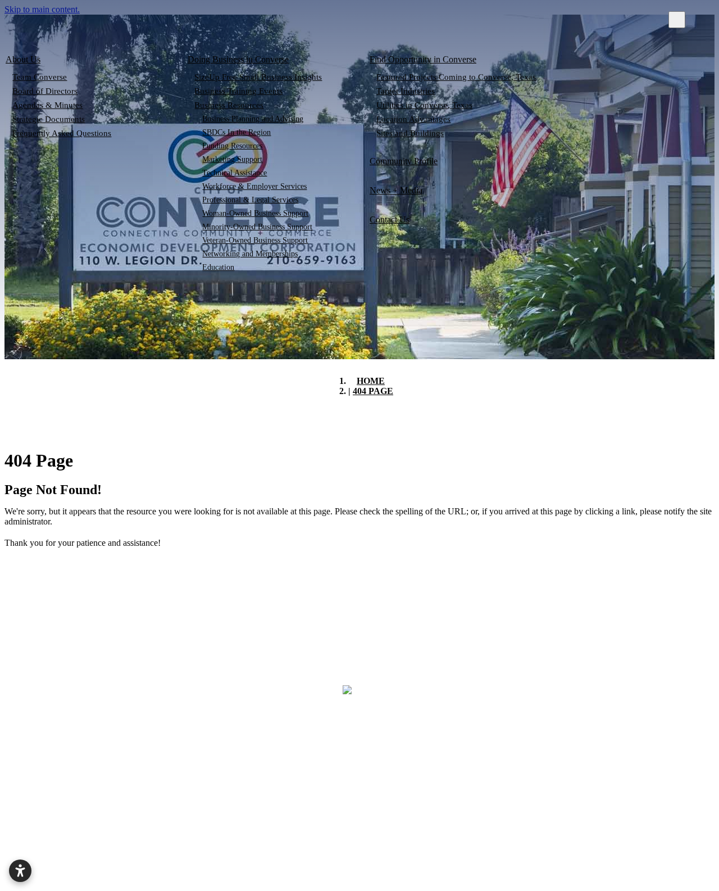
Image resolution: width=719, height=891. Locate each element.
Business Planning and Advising (253, 119)
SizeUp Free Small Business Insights (258, 77)
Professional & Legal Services (251, 200)
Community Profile (404, 161)
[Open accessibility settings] (20, 871)
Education (219, 267)
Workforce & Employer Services (255, 186)
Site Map (463, 850)
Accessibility (584, 850)
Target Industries (405, 91)
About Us (23, 59)
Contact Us (389, 219)
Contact (354, 850)
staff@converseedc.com (632, 782)
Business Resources (228, 105)
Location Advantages (413, 119)
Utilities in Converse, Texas (424, 105)
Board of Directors (45, 91)
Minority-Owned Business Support (258, 227)
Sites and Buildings (410, 133)
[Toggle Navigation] (676, 19)
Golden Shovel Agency (571, 881)
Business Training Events (238, 91)
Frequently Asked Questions (61, 133)
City (256, 850)
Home (162, 850)
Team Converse (39, 77)
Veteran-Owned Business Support (255, 240)
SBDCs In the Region (237, 132)
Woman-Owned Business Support (256, 213)
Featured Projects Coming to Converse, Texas (456, 77)
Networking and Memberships (250, 254)
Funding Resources (233, 146)
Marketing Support (233, 159)
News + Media (396, 190)
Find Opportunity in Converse (423, 59)
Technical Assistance (235, 173)
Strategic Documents (48, 119)
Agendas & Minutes (47, 105)
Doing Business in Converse (238, 59)
